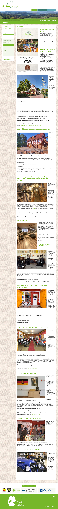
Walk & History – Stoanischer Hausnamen (8, 48)
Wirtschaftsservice (42, 10)
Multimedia (53, 0)
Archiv (43, 0)
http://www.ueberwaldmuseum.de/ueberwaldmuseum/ (31, 125)
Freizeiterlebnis (6, 57)
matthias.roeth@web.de (32, 368)
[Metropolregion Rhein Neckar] (53, 490)
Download (41, 45)
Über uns (34, 0)
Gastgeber (5, 33)
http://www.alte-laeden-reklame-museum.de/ (30, 312)
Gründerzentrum (52, 10)
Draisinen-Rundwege (7, 40)
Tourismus (34, 10)
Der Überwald (10, 4)
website (33, 208)
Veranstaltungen (7, 35)
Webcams (48, 0)
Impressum (52, 506)
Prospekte (39, 0)
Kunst (5, 50)
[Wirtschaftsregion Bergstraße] (24, 490)
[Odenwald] (11, 490)
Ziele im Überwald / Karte (8, 28)
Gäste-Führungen (7, 42)
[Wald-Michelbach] (4, 490)
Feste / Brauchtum (7, 54)
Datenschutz (47, 506)
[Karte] (12, 500)
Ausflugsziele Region (7, 59)
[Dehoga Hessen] (41, 490)
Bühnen (5, 52)
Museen (5, 44)
